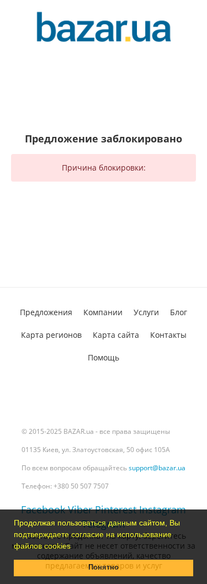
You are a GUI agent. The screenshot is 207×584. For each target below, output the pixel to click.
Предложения (46, 312)
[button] (74, 547)
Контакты (168, 335)
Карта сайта (116, 335)
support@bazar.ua (157, 467)
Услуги (146, 312)
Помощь (103, 357)
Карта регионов (51, 335)
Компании (103, 312)
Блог (178, 312)
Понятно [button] (103, 567)
